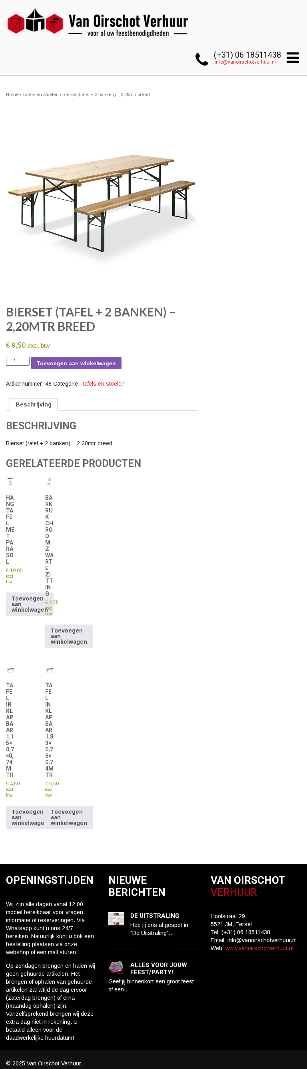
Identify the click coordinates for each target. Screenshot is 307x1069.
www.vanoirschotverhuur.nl (259, 948)
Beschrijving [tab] (34, 404)
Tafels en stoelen (40, 94)
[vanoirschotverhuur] (98, 40)
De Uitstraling (154, 915)
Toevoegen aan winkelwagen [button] (30, 604)
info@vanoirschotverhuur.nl (245, 62)
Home (12, 94)
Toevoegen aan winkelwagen (76, 363)
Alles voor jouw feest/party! (158, 968)
